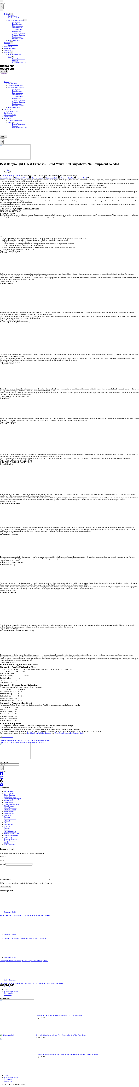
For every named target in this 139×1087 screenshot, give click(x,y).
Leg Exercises (16, 98)
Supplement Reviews (15, 120)
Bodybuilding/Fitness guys (12, 799)
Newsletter (3, 73)
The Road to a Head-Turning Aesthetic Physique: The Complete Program (59, 1015)
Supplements (8, 113)
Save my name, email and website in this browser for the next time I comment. (27, 883)
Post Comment (5, 887)
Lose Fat (7, 826)
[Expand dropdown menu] (11, 82)
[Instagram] (6, 69)
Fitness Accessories (18, 124)
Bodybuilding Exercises (16, 87)
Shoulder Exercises (18, 100)
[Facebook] (1, 69)
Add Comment (5, 879)
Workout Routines (14, 107)
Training (6, 82)
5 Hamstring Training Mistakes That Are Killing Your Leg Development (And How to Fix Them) (31, 983)
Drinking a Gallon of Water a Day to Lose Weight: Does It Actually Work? (24, 961)
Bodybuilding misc (10, 797)
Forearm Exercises (18, 106)
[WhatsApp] (13, 69)
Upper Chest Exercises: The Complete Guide (69, 733)
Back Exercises (17, 91)
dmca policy (8, 995)
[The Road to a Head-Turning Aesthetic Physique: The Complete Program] (17, 1034)
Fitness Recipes (13, 111)
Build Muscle (12, 84)
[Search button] (2, 142)
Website (2, 864)
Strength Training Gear (19, 128)
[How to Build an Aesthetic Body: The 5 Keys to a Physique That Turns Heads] (7, 1035)
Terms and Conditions (11, 991)
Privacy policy (8, 993)
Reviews (7, 118)
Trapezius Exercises (18, 102)
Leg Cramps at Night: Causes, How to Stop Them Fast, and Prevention (23, 938)
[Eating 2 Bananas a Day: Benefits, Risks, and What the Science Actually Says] (7, 908)
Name (2, 857)
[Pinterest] (8, 69)
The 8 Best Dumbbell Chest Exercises (39, 733)
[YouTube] (11, 69)
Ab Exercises (16, 89)
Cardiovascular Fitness (15, 85)
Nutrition (7, 109)
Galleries (7, 821)
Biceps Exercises (17, 93)
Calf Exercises (16, 104)
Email (2, 860)
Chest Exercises (17, 95)
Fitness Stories (8, 117)
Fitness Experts (9, 811)
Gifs (5, 822)
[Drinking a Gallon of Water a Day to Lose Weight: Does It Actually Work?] (7, 954)
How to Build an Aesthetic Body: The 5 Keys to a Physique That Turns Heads (61, 1035)
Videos (6, 843)
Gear (9, 122)
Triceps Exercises (17, 96)
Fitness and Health (10, 115)
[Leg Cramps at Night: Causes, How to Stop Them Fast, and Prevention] (7, 931)
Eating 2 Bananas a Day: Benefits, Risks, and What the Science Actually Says (25, 915)
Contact (6, 989)
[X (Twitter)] (3, 69)
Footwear (15, 126)
